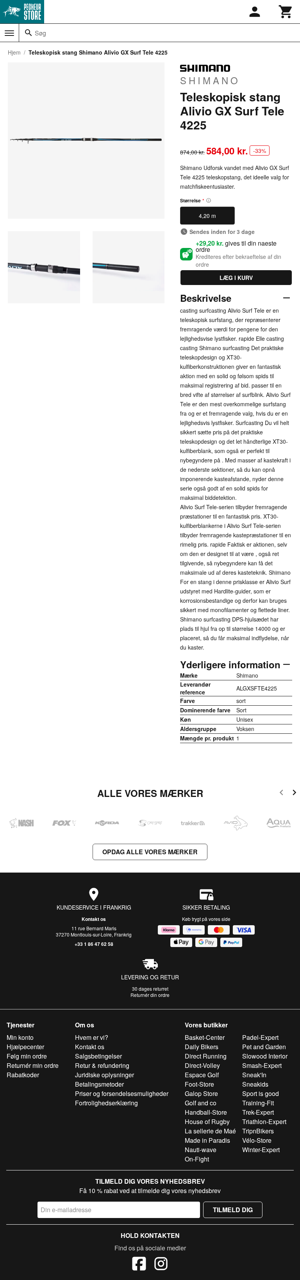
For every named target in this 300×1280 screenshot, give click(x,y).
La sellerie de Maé (210, 1130)
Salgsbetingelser (98, 1056)
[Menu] (9, 33)
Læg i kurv (236, 277)
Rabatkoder (23, 1074)
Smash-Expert (262, 1065)
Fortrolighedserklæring (106, 1102)
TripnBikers (258, 1130)
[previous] (281, 793)
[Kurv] (286, 11)
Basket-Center (205, 1037)
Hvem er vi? (91, 1037)
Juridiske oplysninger (104, 1074)
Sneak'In (254, 1074)
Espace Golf (202, 1074)
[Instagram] (161, 1265)
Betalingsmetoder (99, 1084)
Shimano (210, 80)
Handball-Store (206, 1112)
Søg (40, 32)
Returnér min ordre (33, 1065)
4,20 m (207, 216)
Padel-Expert (260, 1037)
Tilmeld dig (233, 1209)
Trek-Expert (258, 1112)
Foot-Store (199, 1084)
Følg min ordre (27, 1056)
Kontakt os (94, 919)
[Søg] (28, 33)
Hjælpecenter (25, 1046)
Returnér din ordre (150, 994)
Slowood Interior (265, 1056)
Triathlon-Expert (264, 1121)
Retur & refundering (102, 1065)
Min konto (20, 1037)
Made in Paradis (207, 1140)
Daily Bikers (201, 1046)
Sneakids (255, 1084)
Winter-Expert (261, 1149)
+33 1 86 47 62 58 (94, 943)
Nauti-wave (200, 1149)
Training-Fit (258, 1102)
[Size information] (208, 200)
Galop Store (201, 1093)
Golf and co (200, 1102)
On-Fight (197, 1158)
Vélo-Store (256, 1140)
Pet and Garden (264, 1046)
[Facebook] (139, 1265)
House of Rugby (207, 1121)
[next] (294, 793)
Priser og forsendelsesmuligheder (121, 1093)
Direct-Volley (202, 1065)
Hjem (14, 52)
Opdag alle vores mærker (150, 851)
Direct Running (206, 1056)
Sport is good (260, 1093)
